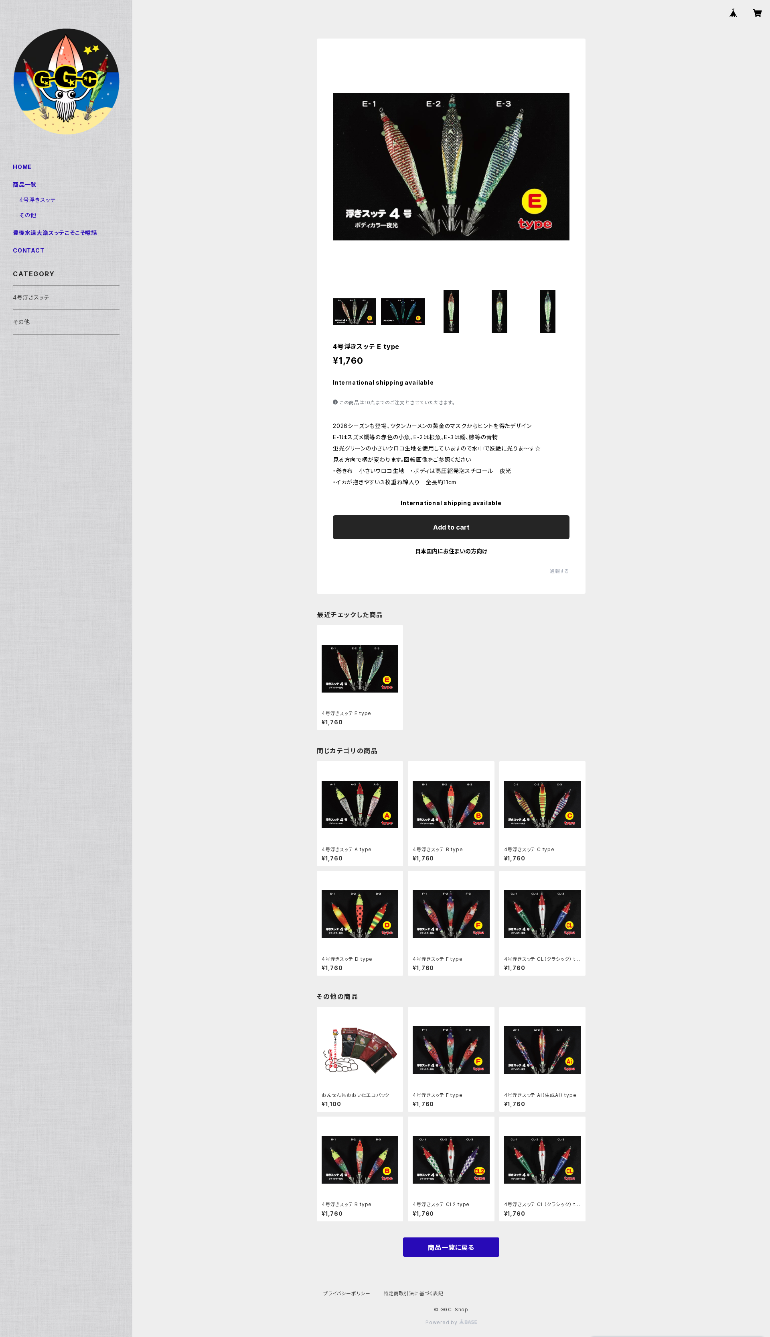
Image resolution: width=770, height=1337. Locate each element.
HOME (22, 166)
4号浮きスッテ (37, 199)
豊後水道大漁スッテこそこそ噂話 (55, 232)
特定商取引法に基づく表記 (413, 1293)
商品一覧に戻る (451, 1247)
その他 (27, 215)
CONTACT (29, 250)
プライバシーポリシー (347, 1293)
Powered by (442, 1322)
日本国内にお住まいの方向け (451, 551)
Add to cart (451, 527)
